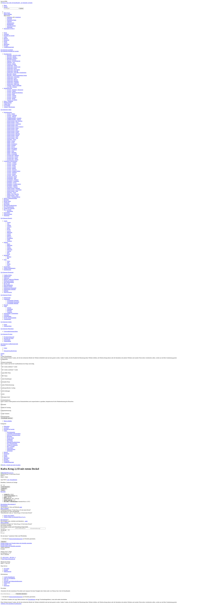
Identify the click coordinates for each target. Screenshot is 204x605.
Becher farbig (7, 201)
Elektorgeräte (7, 297)
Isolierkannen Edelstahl (10, 289)
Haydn (8, 229)
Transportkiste (7, 341)
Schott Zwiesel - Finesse (13, 131)
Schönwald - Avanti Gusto (13, 67)
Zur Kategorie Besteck (6, 218)
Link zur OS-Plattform (9, 578)
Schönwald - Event (12, 68)
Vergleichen (4, 488)
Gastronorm (7, 299)
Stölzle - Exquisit (11, 145)
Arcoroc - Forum (11, 165)
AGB (5, 584)
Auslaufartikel (7, 319)
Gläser (5, 430)
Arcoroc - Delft (11, 94)
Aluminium (10, 309)
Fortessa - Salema (11, 64)
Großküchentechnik (9, 462)
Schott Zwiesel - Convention (14, 189)
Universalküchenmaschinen (11, 331)
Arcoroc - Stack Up (12, 175)
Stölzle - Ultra (10, 151)
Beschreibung (4, 504)
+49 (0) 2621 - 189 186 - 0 (8, 557)
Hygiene (6, 459)
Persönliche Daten (11, 20)
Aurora (9, 222)
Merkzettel (9, 27)
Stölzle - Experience (12, 144)
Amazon (9, 226)
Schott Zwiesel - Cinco (13, 122)
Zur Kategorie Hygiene (6, 334)
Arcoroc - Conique (11, 164)
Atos (8, 223)
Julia (8, 262)
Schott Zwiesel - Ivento (13, 132)
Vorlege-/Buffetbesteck (9, 268)
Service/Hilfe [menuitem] (4, 1)
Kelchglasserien (8, 112)
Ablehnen (3, 603)
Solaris (8, 246)
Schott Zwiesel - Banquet (13, 188)
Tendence (9, 241)
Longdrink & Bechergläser (10, 161)
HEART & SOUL (11, 59)
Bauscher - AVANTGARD (14, 55)
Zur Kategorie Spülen (6, 322)
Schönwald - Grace (12, 78)
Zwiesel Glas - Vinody (12, 159)
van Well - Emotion (12, 87)
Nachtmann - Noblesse (12, 179)
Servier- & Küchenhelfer (10, 317)
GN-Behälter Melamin (12, 303)
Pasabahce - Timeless (12, 187)
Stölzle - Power (11, 146)
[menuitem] (103, 5)
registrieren (18, 17)
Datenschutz (7, 582)
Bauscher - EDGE (11, 56)
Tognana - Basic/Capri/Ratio (14, 85)
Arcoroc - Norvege (12, 169)
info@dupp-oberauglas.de (8, 559)
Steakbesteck (7, 266)
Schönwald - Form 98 (12, 71)
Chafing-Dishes (8, 275)
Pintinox (6, 242)
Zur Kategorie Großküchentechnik (9, 344)
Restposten (6, 460)
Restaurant (6, 453)
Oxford (9, 234)
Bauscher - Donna (11, 74)
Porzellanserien (7, 54)
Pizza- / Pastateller (8, 101)
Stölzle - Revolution (12, 148)
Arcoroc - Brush (11, 98)
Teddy (8, 239)
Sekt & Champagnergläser (10, 198)
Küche (5, 455)
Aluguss (9, 307)
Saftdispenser (7, 276)
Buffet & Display (8, 286)
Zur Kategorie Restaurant (7, 272)
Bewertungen (12, 504)
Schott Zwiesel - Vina (12, 138)
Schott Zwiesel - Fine (12, 129)
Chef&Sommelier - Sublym (14, 119)
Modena (9, 256)
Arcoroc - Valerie (11, 91)
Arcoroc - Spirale (11, 174)
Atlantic (9, 225)
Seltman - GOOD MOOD (13, 61)
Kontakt (6, 570)
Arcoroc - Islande (11, 168)
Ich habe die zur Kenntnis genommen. (19, 538)
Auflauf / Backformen (9, 107)
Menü (5, 5)
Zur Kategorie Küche (6, 295)
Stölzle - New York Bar (13, 194)
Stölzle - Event (10, 142)
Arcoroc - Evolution (12, 99)
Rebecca (9, 236)
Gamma (9, 251)
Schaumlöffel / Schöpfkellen (11, 313)
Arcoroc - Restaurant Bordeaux (15, 92)
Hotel (8, 228)
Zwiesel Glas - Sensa (12, 158)
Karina (8, 264)
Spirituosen (6, 202)
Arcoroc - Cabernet (12, 115)
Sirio (8, 252)
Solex (5, 259)
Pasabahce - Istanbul (12, 185)
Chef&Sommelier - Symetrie (14, 118)
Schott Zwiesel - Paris (12, 191)
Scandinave (10, 238)
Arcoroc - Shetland (12, 172)
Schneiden (6, 315)
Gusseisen (9, 312)
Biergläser (6, 199)
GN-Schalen (7, 105)
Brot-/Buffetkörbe (8, 285)
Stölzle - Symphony (12, 149)
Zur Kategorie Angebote (7, 49)
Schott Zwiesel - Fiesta (12, 128)
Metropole (9, 232)
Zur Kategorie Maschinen (7, 328)
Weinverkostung (8, 214)
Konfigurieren (17, 603)
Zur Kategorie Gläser (6, 109)
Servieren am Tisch (8, 338)
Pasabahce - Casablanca (13, 181)
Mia (8, 258)
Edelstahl (9, 310)
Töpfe (5, 306)
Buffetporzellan (8, 102)
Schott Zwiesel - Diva (12, 125)
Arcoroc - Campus (11, 162)
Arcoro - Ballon (11, 113)
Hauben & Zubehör (9, 280)
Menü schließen (8, 14)
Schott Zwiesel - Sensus (13, 135)
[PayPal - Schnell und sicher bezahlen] (10, 465)
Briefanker (6, 255)
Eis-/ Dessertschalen (9, 207)
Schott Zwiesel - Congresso (14, 124)
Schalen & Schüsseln (9, 208)
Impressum (6, 585)
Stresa (8, 244)
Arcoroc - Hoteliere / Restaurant (15, 89)
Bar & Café (7, 283)
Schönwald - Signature (12, 81)
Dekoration (6, 426)
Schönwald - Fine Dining (13, 69)
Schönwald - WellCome (13, 84)
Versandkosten (31, 599)
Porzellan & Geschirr (9, 429)
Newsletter (6, 568)
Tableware (6, 278)
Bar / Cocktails (7, 209)
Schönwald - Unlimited (13, 82)
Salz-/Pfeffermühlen (9, 282)
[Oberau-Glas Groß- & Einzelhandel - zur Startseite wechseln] (16, 2)
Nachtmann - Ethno (12, 177)
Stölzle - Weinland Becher (13, 197)
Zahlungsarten (10, 23)
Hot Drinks (6, 204)
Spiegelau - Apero (11, 139)
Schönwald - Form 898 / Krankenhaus (16, 72)
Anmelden (10, 17)
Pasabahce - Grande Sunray (14, 184)
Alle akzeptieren (10, 603)
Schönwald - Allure (12, 65)
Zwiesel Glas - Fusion (12, 156)
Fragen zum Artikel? (9, 515)
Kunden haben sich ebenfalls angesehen (22, 543)
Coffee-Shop (7, 104)
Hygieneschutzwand (9, 337)
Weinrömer (6, 215)
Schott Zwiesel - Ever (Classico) (15, 126)
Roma (8, 254)
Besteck (6, 452)
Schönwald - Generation (13, 77)
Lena (8, 265)
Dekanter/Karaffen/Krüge (10, 205)
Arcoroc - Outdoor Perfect (13, 171)
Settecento (9, 249)
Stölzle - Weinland (11, 152)
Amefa (5, 221)
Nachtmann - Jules (11, 178)
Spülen (5, 456)
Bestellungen (10, 24)
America (9, 248)
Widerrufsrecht (7, 571)
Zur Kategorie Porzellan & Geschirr (10, 51)
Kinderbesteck (7, 269)
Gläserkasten (7, 339)
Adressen (9, 21)
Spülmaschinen (7, 326)
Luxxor (9, 231)
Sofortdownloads (11, 25)
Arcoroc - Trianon (11, 95)
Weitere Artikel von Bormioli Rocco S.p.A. (15, 517)
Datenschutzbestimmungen (16, 538)
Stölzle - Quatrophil (12, 154)
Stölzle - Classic (11, 141)
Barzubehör (10, 211)
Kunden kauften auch (6, 543)
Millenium (9, 245)
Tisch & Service (8, 292)
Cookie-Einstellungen (9, 577)
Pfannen (6, 305)
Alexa (8, 261)
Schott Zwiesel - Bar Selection (14, 121)
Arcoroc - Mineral (11, 116)
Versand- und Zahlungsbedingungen (13, 581)
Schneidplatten (7, 316)
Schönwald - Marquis (12, 79)
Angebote (6, 428)
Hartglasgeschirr (8, 88)
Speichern (3, 541)
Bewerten (3, 491)
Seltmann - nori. (11, 62)
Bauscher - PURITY (12, 58)
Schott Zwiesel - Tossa (12, 195)
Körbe (5, 324)
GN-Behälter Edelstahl (12, 300)
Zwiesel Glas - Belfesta (13, 155)
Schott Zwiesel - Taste (12, 136)
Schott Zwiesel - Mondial (13, 134)
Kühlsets (6, 291)
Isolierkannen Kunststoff (10, 288)
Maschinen (6, 458)
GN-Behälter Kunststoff (13, 302)
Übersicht (9, 18)
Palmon (9, 235)
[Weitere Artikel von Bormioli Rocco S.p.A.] (7, 472)
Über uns (6, 579)
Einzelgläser (7, 212)
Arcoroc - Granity (11, 166)
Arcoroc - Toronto (11, 97)
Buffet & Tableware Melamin (11, 279)
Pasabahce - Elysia (11, 182)
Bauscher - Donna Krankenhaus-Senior (17, 75)
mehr (20, 507)
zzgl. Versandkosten (12, 479)
